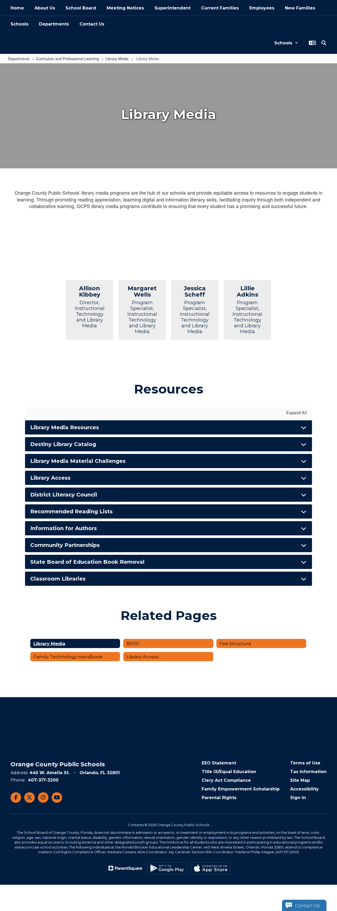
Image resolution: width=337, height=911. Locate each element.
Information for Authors (63, 528)
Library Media (117, 58)
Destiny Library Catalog (63, 444)
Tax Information (308, 771)
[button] (286, 42)
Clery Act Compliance (226, 780)
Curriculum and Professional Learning (67, 58)
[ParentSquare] (125, 868)
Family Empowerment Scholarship (241, 788)
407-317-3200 (43, 780)
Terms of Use (305, 762)
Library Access (50, 478)
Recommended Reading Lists (71, 511)
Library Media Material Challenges (78, 461)
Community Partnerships (65, 545)
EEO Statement (219, 762)
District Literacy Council (63, 494)
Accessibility (304, 788)
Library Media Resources (64, 427)
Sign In (298, 797)
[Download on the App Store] (210, 868)
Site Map (300, 780)
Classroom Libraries (58, 579)
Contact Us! (307, 905)
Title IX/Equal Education (229, 771)
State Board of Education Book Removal (87, 562)
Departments (18, 58)
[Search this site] (323, 42)
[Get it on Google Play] (167, 868)
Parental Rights (219, 797)
